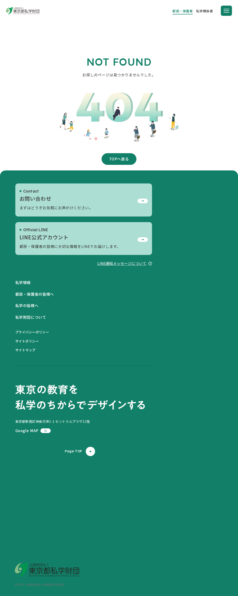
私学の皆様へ (27, 305)
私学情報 (23, 282)
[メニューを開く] (226, 11)
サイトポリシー (27, 341)
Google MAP (27, 430)
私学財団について (30, 317)
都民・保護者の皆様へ (34, 294)
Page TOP (73, 451)
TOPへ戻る (119, 159)
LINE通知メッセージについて (121, 263)
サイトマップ (25, 350)
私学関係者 (204, 11)
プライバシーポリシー (32, 332)
